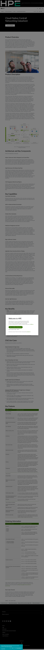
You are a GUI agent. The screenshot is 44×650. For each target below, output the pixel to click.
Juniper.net (28, 331)
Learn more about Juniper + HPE (14, 329)
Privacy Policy (3, 648)
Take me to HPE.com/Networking (15, 327)
